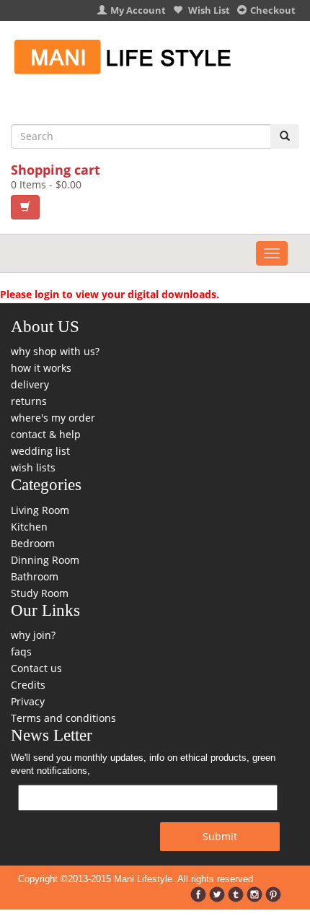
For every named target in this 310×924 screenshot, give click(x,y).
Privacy (28, 701)
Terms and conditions (63, 718)
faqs (21, 651)
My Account (138, 10)
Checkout (273, 10)
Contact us (36, 668)
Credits (28, 685)
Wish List (208, 10)
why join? (33, 635)
